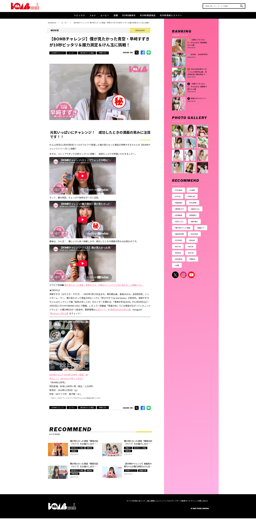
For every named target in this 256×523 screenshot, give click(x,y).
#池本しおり (179, 221)
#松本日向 (194, 234)
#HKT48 (191, 253)
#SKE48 (190, 246)
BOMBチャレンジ (58, 53)
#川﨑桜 (192, 190)
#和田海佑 (178, 202)
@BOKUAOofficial (120, 309)
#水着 (177, 265)
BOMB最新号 (129, 15)
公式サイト (100, 309)
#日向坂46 (178, 259)
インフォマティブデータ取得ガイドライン (179, 501)
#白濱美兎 (178, 215)
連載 (116, 15)
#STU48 (178, 196)
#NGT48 (178, 246)
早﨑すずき (102, 53)
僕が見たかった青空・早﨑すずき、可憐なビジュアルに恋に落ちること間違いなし (103, 285)
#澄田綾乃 (192, 215)
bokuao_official (59, 313)
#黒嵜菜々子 (179, 209)
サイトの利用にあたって (135, 501)
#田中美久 (194, 221)
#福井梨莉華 (179, 234)
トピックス (79, 15)
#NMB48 (178, 253)
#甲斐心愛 (191, 196)
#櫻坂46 (192, 259)
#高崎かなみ (195, 209)
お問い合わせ (203, 501)
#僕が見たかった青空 (182, 228)
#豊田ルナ (200, 228)
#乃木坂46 (178, 190)
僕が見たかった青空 (87, 53)
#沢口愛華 (192, 202)
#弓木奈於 (178, 240)
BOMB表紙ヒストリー (171, 15)
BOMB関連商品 (148, 15)
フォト (92, 15)
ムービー (104, 15)
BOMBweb (52, 22)
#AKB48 (192, 240)
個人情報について (154, 501)
